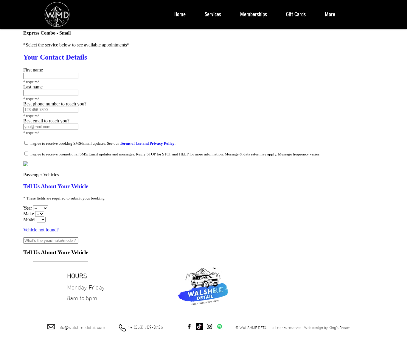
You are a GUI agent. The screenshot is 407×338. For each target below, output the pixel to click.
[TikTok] (199, 326)
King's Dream (339, 327)
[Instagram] (209, 326)
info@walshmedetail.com (81, 327)
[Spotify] (219, 326)
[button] (213, 14)
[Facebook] (189, 326)
